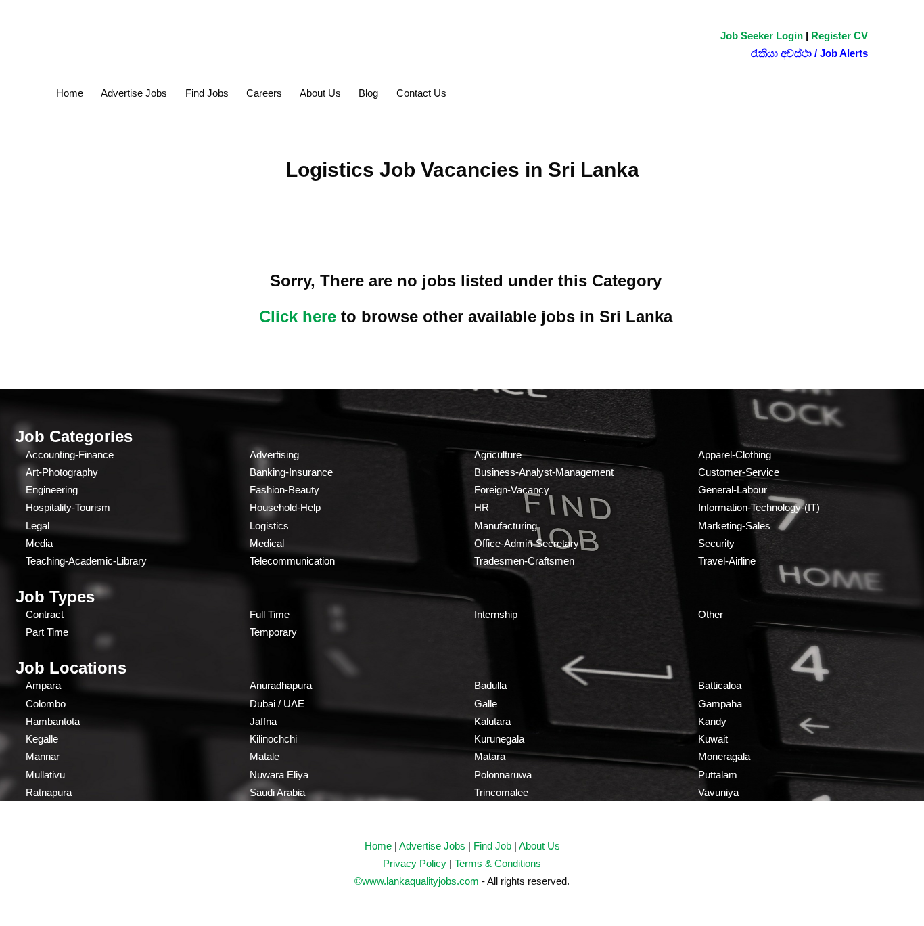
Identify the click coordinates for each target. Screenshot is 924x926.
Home (69, 93)
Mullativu (45, 774)
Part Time (47, 632)
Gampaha (720, 703)
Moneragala (724, 756)
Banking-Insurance (291, 472)
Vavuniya (718, 792)
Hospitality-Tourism (68, 507)
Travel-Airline (727, 561)
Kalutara (492, 721)
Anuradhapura (281, 685)
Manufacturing (505, 525)
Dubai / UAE (277, 703)
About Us (320, 93)
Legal (37, 525)
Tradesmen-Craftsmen (524, 561)
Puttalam (717, 774)
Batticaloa (719, 685)
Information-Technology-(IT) (759, 507)
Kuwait (713, 739)
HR (481, 507)
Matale (264, 756)
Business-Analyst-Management (544, 472)
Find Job (492, 846)
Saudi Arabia (277, 792)
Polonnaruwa (503, 774)
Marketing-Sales (734, 525)
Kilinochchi (273, 739)
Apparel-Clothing (734, 454)
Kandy (712, 721)
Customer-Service (738, 472)
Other (710, 614)
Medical (267, 543)
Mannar (43, 756)
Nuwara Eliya (279, 774)
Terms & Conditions (498, 863)
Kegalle (42, 739)
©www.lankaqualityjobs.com (416, 881)
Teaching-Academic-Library (86, 561)
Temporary (273, 632)
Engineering (52, 489)
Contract (45, 614)
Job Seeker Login (761, 35)
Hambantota (53, 721)
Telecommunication (292, 561)
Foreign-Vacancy (511, 489)
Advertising (274, 454)
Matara (489, 756)
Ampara (43, 685)
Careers (264, 93)
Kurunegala (499, 739)
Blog (368, 93)
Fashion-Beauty (284, 489)
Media (39, 543)
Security (716, 543)
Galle (485, 703)
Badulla (490, 685)
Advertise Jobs (134, 93)
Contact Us (421, 93)
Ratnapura (49, 792)
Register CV (839, 35)
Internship (495, 614)
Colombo (46, 703)
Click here (297, 316)
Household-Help (285, 507)
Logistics (269, 525)
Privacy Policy (414, 863)
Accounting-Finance (70, 454)
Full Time (270, 614)
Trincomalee (501, 792)
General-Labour (732, 489)
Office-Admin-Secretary (526, 543)
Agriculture (498, 454)
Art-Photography (62, 472)
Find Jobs (207, 93)
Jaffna (263, 721)
